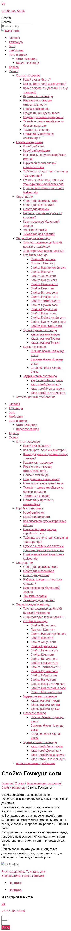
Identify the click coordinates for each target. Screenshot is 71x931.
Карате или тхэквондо (38, 96)
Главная (14, 38)
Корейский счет (33, 146)
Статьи (13, 71)
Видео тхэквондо (27, 63)
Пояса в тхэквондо (36, 109)
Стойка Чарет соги (43, 259)
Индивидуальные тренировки (43, 117)
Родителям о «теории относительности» (37, 102)
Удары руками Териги (45, 338)
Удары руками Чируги (45, 334)
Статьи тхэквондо (28, 75)
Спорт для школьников (38, 205)
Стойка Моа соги (42, 271)
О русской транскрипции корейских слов (39, 165)
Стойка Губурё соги (44, 309)
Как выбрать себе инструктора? (44, 84)
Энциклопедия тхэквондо (33, 238)
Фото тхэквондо (26, 58)
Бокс (12, 46)
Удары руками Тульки (45, 342)
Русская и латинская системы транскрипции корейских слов (43, 182)
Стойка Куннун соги (44, 280)
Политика (15, 883)
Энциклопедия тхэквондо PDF (43, 251)
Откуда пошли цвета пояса (41, 113)
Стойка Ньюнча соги (44, 284)
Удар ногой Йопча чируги (47, 388)
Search (6, 18)
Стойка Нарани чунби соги (48, 267)
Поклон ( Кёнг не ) (43, 263)
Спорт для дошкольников (40, 200)
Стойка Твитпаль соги (45, 301)
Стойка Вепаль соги (44, 292)
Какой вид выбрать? (37, 79)
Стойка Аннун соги (43, 276)
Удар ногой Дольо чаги (46, 384)
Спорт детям (24, 196)
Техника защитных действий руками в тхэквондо (42, 244)
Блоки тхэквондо (34, 347)
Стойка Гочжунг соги (44, 296)
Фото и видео (18, 54)
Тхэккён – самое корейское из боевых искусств (43, 123)
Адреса (14, 67)
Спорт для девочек (36, 209)
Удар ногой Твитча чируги (48, 393)
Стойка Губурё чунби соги (48, 317)
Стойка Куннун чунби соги (48, 322)
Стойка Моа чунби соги (46, 326)
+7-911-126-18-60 (13, 911)
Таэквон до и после (36, 129)
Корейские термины (29, 142)
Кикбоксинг (16, 50)
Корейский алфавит (36, 150)
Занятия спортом (35, 230)
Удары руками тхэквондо (40, 330)
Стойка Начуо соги (43, 313)
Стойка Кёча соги (42, 288)
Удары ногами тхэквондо (40, 376)
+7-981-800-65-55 (13, 11)
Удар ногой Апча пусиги (47, 380)
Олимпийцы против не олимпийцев (38, 136)
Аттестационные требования (35, 397)
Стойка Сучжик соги (44, 305)
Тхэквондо (16, 42)
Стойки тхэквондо (35, 255)
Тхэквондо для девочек (39, 234)
